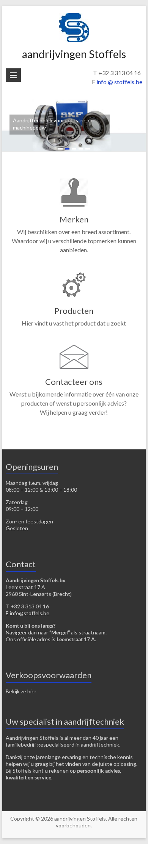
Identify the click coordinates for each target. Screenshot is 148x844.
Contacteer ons (73, 381)
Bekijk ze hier (21, 691)
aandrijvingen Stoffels (74, 54)
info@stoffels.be (29, 613)
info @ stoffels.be (119, 81)
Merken (74, 219)
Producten (73, 311)
